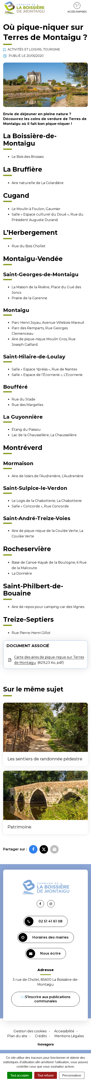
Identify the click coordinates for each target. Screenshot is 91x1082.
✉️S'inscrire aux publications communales (45, 999)
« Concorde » (32, 506)
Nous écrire (50, 953)
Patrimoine (19, 826)
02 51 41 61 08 (50, 921)
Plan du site (17, 1036)
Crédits (41, 1036)
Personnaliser (71, 1075)
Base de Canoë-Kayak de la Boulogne (43, 562)
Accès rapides (77, 11)
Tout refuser (45, 1075)
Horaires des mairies (50, 937)
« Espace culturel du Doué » (45, 214)
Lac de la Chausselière (30, 435)
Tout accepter (19, 1075)
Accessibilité (64, 1031)
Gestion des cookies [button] (30, 1031)
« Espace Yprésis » (35, 369)
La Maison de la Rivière (30, 287)
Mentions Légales (69, 1036)
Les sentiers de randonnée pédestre (44, 758)
